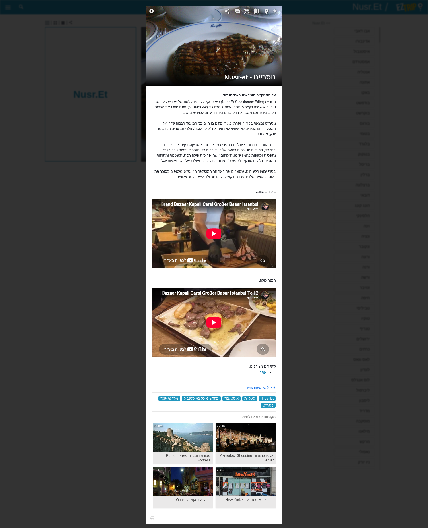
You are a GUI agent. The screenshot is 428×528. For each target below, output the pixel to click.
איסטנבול (231, 398)
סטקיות (249, 398)
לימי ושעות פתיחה (256, 387)
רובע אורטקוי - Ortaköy (193, 500)
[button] (250, 77)
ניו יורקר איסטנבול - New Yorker (249, 500)
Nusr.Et (268, 398)
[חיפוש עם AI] (275, 12)
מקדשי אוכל (169, 398)
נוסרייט (268, 405)
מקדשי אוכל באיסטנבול (201, 398)
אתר (263, 372)
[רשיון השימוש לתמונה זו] (276, 65)
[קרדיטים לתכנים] (152, 518)
